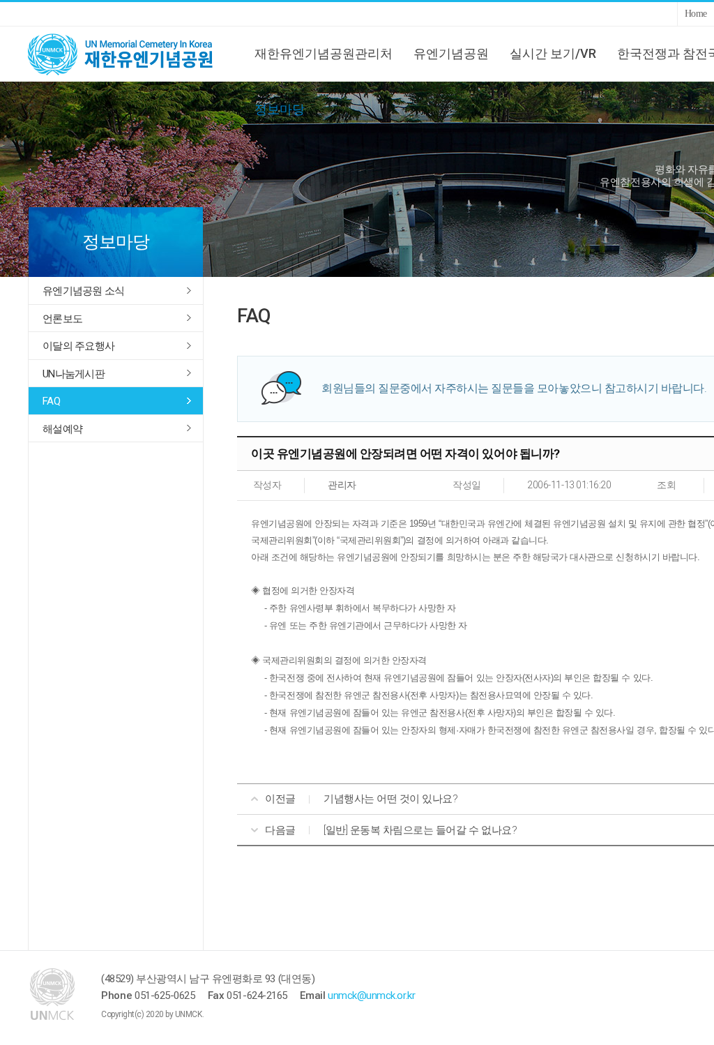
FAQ (51, 401)
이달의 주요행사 (78, 346)
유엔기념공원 (451, 53)
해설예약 (62, 429)
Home (696, 13)
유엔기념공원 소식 (83, 291)
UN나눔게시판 (74, 374)
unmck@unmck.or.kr (371, 995)
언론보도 (62, 319)
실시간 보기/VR (553, 53)
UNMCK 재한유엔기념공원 (132, 54)
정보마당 (280, 109)
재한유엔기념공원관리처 (324, 53)
